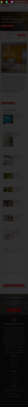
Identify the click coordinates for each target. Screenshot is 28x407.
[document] (14, 203)
